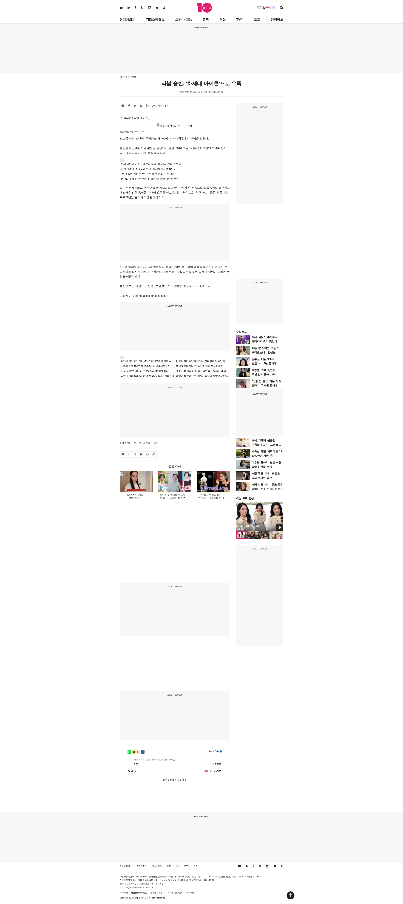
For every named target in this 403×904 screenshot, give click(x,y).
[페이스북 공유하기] (129, 106)
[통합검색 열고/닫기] (281, 8)
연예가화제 (127, 19)
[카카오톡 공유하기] (123, 106)
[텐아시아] (204, 8)
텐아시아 (136, 898)
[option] (259, 516)
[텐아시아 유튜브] (121, 7)
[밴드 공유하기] (147, 106)
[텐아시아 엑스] (142, 7)
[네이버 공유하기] (141, 106)
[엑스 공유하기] (135, 106)
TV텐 (239, 19)
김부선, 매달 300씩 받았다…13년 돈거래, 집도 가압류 (264, 363)
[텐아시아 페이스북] (135, 7)
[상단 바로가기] (290, 895)
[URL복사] (153, 106)
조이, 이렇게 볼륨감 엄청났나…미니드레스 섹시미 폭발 (265, 444)
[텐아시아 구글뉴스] (164, 7)
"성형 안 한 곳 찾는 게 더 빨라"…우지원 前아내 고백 (267, 385)
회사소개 (124, 892)
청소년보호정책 (157, 892)
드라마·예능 (183, 19)
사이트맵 (190, 892)
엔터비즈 (277, 19)
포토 (257, 19)
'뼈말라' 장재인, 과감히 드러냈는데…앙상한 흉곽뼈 (265, 352)
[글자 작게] (166, 106)
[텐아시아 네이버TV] (128, 7)
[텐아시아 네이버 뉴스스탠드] (157, 7)
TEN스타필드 (155, 19)
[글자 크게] (159, 106)
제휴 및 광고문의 (175, 892)
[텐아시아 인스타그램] (149, 7)
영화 (222, 19)
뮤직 (206, 19)
